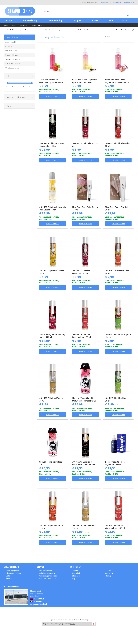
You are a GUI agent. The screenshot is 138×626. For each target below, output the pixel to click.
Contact (75, 570)
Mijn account (117, 2)
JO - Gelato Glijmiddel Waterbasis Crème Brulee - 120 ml (84, 463)
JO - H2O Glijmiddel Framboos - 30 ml (81, 272)
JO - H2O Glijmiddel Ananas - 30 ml (52, 272)
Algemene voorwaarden (57, 620)
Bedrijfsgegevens (12, 570)
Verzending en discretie (48, 576)
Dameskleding (30, 20)
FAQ (73, 578)
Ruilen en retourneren (47, 578)
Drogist (77, 20)
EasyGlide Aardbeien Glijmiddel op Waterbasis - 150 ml (51, 81)
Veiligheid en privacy (47, 573)
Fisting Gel (8, 46)
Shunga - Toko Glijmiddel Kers (50, 463)
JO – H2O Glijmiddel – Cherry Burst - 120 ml (52, 335)
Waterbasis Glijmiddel (12, 68)
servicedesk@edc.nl (38, 604)
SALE (124, 20)
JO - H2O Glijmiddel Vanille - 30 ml (51, 399)
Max (24, 87)
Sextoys (8, 20)
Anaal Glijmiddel (10, 42)
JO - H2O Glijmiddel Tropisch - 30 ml (118, 335)
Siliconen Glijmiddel (11, 55)
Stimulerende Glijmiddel (12, 64)
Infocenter (76, 576)
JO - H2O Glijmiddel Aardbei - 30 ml (118, 144)
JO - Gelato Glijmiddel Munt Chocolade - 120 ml (51, 144)
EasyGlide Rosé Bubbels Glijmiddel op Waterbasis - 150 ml (117, 81)
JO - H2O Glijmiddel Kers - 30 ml (85, 144)
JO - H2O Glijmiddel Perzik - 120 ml (51, 526)
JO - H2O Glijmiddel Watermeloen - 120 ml (115, 526)
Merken (9, 578)
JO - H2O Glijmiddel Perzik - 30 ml (117, 272)
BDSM (95, 20)
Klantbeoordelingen (83, 620)
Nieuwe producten (13, 573)
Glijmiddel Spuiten (11, 51)
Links (8, 576)
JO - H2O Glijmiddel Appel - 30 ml (117, 399)
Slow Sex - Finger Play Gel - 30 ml (117, 208)
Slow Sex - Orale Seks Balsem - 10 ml (85, 208)
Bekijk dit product (52, 96)
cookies (72, 624)
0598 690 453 (38, 599)
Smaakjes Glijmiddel (12, 59)
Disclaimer (68, 620)
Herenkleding (55, 20)
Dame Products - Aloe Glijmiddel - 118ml (115, 463)
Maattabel (76, 573)
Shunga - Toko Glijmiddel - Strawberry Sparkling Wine (84, 399)
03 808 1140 (38, 601)
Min (7, 87)
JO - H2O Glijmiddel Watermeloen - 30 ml (81, 335)
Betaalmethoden (45, 570)
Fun (111, 20)
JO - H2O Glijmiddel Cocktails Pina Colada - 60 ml (52, 208)
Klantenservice (105, 2)
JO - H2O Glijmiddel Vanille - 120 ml (84, 526)
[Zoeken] (90, 11)
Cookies (108, 570)
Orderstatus (109, 573)
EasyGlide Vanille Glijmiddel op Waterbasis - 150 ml (84, 81)
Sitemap (108, 576)
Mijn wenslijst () (129, 2)
